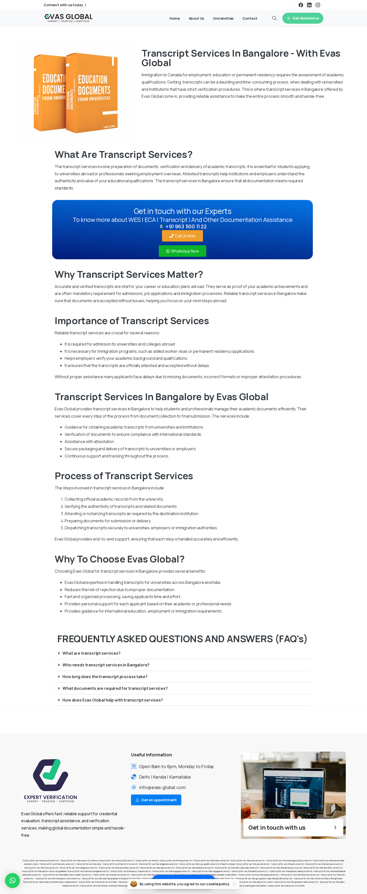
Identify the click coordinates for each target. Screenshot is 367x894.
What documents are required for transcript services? (115, 688)
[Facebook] (301, 5)
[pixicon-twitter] (301, 721)
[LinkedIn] (309, 5)
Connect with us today (63, 5)
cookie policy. (218, 884)
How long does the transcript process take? (104, 676)
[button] (182, 653)
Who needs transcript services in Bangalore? (106, 665)
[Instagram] (318, 5)
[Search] (274, 18)
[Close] (234, 884)
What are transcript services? (91, 653)
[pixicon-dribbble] (331, 721)
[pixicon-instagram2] (311, 721)
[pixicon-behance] (341, 721)
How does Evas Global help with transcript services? (112, 700)
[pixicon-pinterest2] (321, 721)
